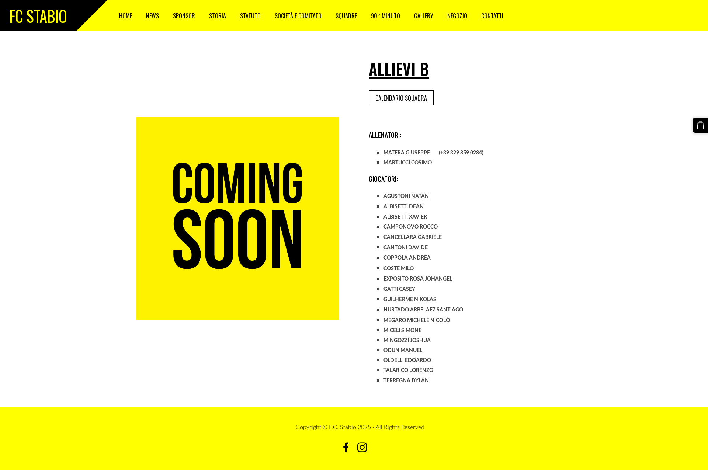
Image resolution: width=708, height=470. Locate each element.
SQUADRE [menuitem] (346, 15)
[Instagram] (362, 447)
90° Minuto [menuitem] (385, 15)
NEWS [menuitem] (152, 15)
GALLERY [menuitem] (423, 15)
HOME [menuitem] (125, 15)
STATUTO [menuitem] (250, 15)
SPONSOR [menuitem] (184, 15)
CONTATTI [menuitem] (492, 15)
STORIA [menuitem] (217, 15)
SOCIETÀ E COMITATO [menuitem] (298, 15)
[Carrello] (700, 125)
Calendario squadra (401, 98)
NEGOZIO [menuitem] (457, 15)
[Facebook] (346, 447)
